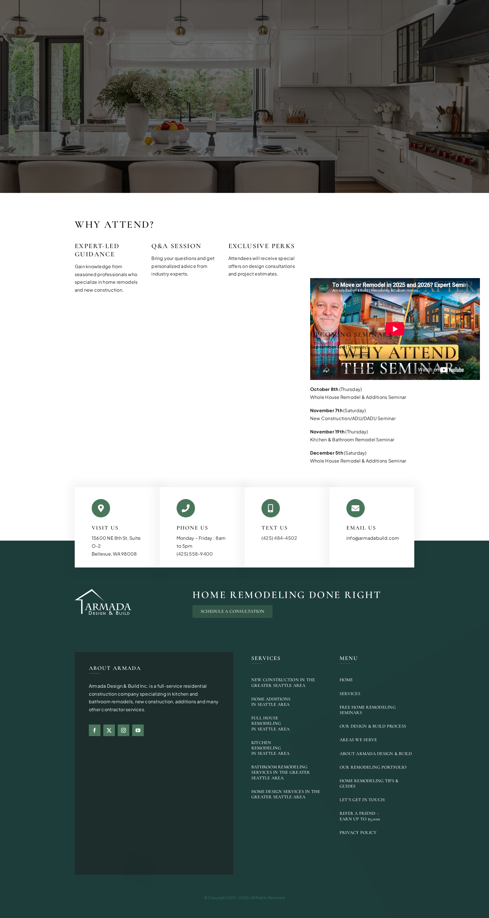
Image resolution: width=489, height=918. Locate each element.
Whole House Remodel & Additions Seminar (358, 397)
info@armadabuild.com (372, 538)
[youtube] (138, 730)
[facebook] (94, 730)
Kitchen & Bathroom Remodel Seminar (352, 376)
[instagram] (123, 730)
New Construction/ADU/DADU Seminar (353, 418)
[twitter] (109, 730)
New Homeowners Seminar (340, 355)
